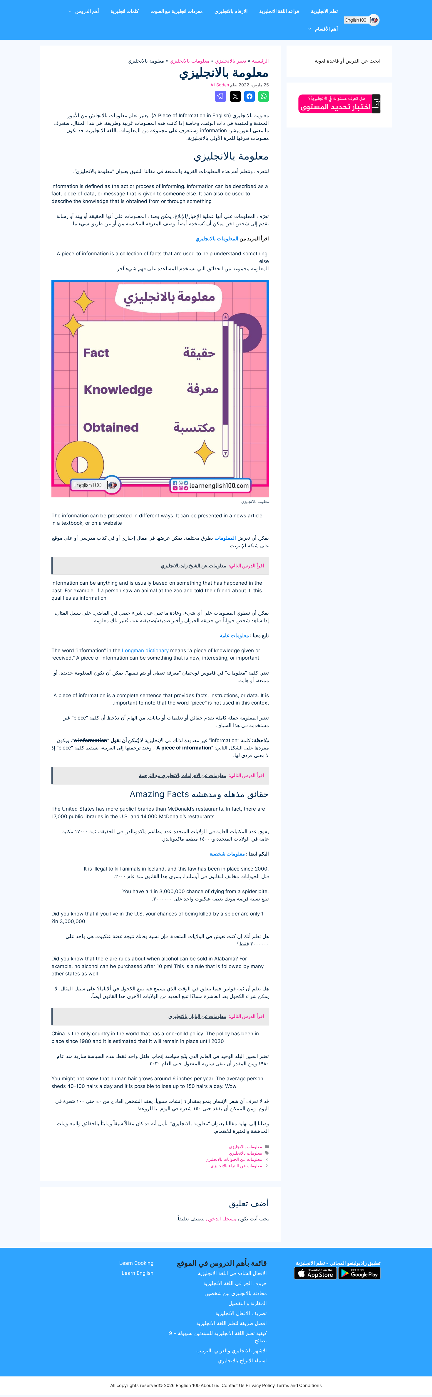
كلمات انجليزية (124, 11)
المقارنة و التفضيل (247, 1303)
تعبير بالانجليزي (230, 61)
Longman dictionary (145, 650)
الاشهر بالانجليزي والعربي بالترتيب (231, 1351)
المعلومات (225, 538)
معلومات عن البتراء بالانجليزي (236, 1165)
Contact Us (233, 1385)
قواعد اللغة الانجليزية (279, 11)
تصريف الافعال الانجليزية (241, 1313)
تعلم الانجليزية (324, 11)
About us (210, 1385)
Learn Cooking (136, 1263)
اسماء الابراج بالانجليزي (242, 1361)
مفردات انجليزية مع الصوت (176, 11)
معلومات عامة (234, 635)
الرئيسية (260, 61)
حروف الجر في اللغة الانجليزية (235, 1283)
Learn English (137, 1273)
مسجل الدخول (221, 1219)
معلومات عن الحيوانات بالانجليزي (233, 1159)
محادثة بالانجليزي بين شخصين (236, 1293)
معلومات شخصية (227, 854)
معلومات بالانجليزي (190, 61)
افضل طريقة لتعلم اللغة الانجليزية (231, 1323)
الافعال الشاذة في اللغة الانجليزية (232, 1273)
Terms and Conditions (299, 1385)
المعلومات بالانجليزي (216, 239)
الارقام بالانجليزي (231, 11)
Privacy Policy (260, 1385)
